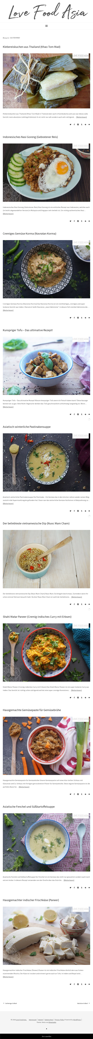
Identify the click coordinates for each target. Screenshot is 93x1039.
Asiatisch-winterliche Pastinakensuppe (27, 427)
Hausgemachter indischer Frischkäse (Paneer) (31, 900)
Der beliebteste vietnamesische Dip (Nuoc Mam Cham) (36, 523)
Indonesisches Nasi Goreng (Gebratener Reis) (30, 137)
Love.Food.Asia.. (21, 1020)
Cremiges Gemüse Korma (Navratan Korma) (29, 233)
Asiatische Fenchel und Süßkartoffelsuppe (29, 806)
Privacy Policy (59, 1020)
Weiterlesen (81, 117)
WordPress (77, 1020)
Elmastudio (52, 1022)
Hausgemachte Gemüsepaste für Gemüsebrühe (32, 710)
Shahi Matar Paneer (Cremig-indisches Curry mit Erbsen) (37, 616)
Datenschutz (49, 1020)
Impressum (33, 1020)
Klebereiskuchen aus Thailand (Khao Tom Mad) (31, 47)
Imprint (40, 1020)
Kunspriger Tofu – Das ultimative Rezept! (28, 330)
